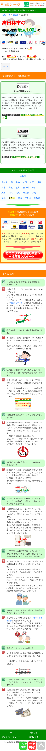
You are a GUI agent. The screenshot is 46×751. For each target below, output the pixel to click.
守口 (34, 187)
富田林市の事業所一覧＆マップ (23, 116)
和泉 (20, 198)
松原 (3, 198)
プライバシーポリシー (11, 737)
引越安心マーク (16, 303)
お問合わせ (33, 737)
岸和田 (28, 198)
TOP (11, 733)
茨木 (3, 187)
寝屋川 (26, 187)
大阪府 (23, 176)
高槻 (11, 187)
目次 (4, 66)
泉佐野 (37, 198)
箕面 (39, 182)
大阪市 (4, 182)
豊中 (18, 182)
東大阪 (26, 193)
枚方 (18, 187)
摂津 (3, 193)
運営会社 (33, 733)
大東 (18, 193)
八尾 (34, 193)
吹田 (25, 182)
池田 (32, 182)
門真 (11, 193)
